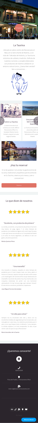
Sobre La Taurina (11, 122)
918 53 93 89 (19, 370)
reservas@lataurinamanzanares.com (19, 389)
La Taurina (19, 12)
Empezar (19, 28)
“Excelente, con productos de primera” (19, 223)
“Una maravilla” (19, 266)
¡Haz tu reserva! (19, 165)
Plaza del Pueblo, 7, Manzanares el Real (19, 380)
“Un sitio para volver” (19, 314)
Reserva (19, 185)
